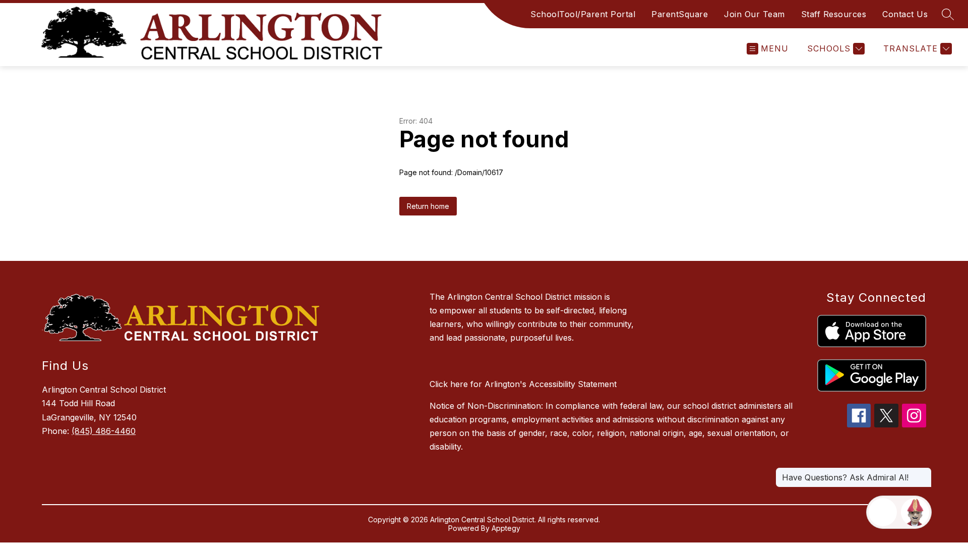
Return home (428, 206)
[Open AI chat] (915, 512)
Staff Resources (834, 14)
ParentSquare (679, 14)
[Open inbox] (883, 512)
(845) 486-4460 (104, 431)
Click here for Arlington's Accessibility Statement (523, 384)
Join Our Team (754, 14)
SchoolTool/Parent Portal (582, 14)
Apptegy (506, 528)
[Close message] (924, 472)
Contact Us (905, 14)
